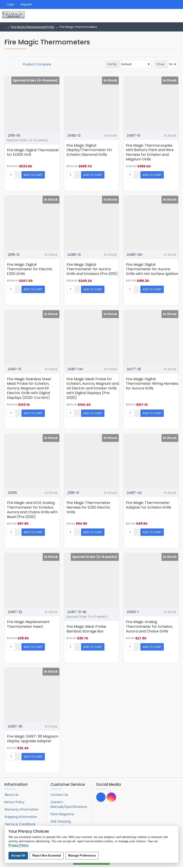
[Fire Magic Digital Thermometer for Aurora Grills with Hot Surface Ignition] (151, 223)
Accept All (18, 855)
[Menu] (151, 15)
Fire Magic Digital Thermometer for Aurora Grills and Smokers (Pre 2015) (92, 269)
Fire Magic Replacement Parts (32, 27)
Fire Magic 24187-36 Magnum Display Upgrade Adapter (32, 739)
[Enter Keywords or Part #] (162, 15)
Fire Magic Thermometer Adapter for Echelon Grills (148, 505)
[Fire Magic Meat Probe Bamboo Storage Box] (91, 580)
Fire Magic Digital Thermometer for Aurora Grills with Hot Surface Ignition (152, 269)
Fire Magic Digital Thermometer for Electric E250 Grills (29, 269)
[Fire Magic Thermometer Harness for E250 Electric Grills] (91, 461)
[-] (17, 176)
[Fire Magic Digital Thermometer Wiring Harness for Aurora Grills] (151, 337)
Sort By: (112, 64)
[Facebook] (101, 797)
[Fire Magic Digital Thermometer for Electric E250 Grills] (32, 223)
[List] (11, 64)
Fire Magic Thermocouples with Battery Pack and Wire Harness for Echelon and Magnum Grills (150, 152)
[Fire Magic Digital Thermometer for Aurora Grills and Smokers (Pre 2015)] (91, 223)
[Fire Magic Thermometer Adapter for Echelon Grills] (151, 461)
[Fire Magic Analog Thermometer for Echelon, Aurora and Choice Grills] (151, 580)
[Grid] (6, 64)
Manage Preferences (82, 855)
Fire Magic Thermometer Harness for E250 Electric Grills (88, 508)
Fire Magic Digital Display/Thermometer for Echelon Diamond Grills (89, 150)
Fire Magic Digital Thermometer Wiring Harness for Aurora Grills (152, 384)
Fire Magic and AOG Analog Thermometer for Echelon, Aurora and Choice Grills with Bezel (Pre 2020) (32, 510)
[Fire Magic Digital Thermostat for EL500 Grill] (32, 104)
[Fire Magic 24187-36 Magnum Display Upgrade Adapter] (32, 695)
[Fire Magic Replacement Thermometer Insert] (32, 580)
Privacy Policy (18, 845)
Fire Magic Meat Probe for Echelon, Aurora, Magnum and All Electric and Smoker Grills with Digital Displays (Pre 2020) (93, 388)
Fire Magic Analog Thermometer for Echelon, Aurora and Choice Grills (149, 627)
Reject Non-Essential (46, 855)
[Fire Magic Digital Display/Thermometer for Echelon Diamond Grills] (91, 104)
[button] (33, 175)
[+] (17, 173)
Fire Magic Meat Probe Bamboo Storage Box (86, 629)
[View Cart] (175, 15)
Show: (161, 64)
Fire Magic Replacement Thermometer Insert (28, 624)
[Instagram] (111, 797)
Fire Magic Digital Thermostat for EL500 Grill (33, 152)
